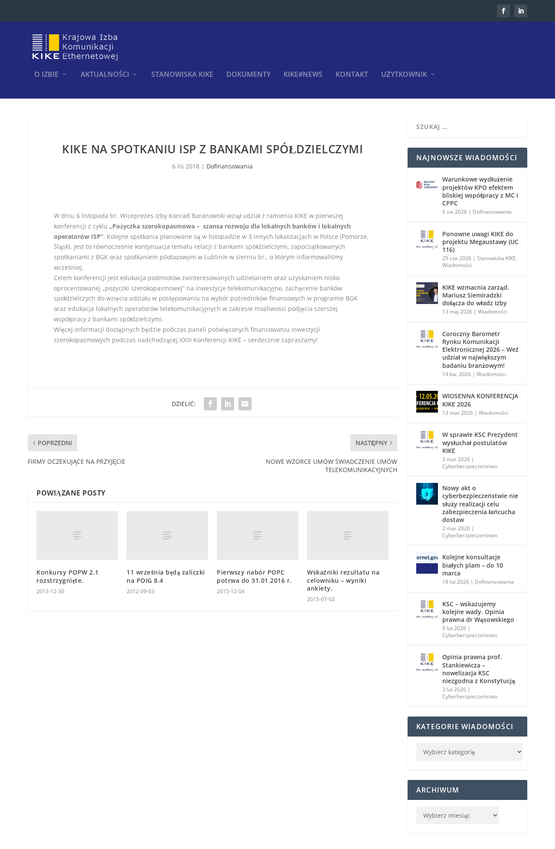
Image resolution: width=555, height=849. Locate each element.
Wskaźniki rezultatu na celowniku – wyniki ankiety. (343, 580)
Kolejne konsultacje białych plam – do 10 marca (472, 565)
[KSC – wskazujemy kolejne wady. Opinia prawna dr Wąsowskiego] (427, 610)
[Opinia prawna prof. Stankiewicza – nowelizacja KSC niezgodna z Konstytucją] (427, 663)
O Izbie (46, 75)
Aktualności (105, 75)
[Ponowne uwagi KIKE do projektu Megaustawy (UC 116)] (427, 240)
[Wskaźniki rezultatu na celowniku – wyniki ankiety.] (347, 535)
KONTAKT (352, 75)
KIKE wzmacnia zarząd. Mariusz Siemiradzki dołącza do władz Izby (475, 295)
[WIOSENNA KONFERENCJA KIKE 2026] (427, 402)
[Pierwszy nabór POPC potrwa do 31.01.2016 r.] (257, 535)
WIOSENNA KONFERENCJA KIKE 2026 (480, 400)
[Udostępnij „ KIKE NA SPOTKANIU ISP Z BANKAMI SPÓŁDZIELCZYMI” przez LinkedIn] (227, 404)
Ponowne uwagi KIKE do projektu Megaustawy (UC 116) (480, 242)
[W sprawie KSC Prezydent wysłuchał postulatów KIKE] (427, 440)
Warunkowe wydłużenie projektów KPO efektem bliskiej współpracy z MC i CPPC (480, 191)
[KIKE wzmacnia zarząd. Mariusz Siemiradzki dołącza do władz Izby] (427, 293)
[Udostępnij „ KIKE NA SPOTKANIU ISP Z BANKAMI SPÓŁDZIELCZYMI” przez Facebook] (210, 404)
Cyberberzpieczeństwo (469, 466)
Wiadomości (457, 265)
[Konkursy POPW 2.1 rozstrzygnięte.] (77, 535)
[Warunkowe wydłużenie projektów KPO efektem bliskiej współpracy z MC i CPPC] (427, 185)
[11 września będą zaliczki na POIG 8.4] (167, 535)
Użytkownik (404, 75)
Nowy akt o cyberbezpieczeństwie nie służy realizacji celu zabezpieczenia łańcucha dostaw (480, 504)
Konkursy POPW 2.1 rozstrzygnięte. (67, 576)
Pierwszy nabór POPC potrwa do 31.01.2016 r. (254, 576)
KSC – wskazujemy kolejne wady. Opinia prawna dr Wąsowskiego (478, 612)
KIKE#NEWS (303, 75)
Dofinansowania (229, 166)
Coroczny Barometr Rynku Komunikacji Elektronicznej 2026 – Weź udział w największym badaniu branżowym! (480, 350)
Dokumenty (248, 75)
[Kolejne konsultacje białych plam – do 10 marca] (427, 563)
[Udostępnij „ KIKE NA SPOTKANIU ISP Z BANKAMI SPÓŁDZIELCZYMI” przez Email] (245, 404)
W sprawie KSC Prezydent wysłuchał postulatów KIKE (480, 442)
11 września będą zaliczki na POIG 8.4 (166, 576)
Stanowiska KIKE (182, 75)
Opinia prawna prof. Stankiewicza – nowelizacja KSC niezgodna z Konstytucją (478, 669)
